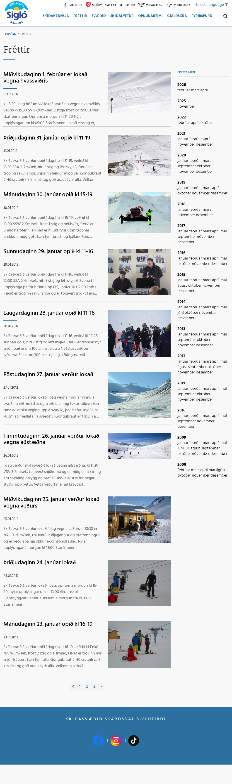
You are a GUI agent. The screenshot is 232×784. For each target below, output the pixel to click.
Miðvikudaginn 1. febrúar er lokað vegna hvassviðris (45, 78)
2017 (181, 226)
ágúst (182, 285)
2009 (181, 437)
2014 (181, 302)
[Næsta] (101, 687)
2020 (181, 155)
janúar (183, 139)
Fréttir (25, 34)
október (206, 123)
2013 (181, 329)
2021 (181, 133)
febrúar (184, 90)
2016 (181, 253)
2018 (181, 204)
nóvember (186, 106)
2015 (181, 275)
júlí (188, 448)
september (187, 166)
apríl (204, 90)
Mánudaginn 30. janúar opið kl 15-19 (47, 194)
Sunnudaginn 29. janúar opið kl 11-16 (48, 251)
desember (204, 144)
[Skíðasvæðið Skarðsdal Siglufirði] (16, 13)
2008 (181, 464)
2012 (181, 356)
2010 (181, 410)
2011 (181, 383)
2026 (181, 85)
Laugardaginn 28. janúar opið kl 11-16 (49, 313)
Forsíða (9, 34)
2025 (181, 101)
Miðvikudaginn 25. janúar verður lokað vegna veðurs (51, 503)
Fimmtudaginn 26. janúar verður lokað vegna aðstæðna (51, 439)
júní (181, 312)
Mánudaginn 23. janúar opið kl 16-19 (47, 624)
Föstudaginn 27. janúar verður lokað (48, 374)
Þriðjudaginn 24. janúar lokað (39, 562)
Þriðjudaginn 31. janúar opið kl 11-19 (46, 138)
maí (223, 231)
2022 (181, 117)
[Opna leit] (225, 16)
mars (195, 90)
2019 (181, 182)
